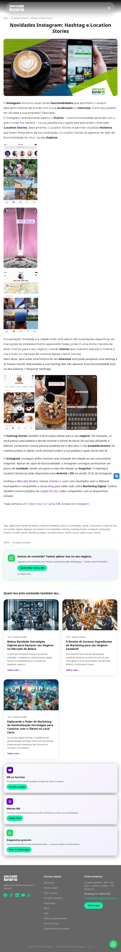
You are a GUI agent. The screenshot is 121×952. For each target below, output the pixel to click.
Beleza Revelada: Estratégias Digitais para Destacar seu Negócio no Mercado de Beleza (30, 645)
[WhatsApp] (29, 895)
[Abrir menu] (109, 8)
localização (104, 529)
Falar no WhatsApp (19, 849)
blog (51, 486)
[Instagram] (11, 895)
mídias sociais (72, 532)
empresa (28, 529)
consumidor (95, 525)
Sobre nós (49, 882)
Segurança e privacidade (56, 928)
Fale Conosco (51, 893)
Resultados (49, 903)
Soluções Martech (53, 898)
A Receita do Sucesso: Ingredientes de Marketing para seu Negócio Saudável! (89, 645)
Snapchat (18, 122)
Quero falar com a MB (32, 568)
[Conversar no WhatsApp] (113, 944)
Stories (97, 532)
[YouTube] (23, 895)
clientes (16, 349)
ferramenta (39, 529)
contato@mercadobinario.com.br (100, 898)
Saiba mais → (14, 670)
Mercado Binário (27, 481)
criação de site (49, 491)
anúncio (65, 525)
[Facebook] (5, 895)
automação (75, 525)
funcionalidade (53, 529)
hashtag (66, 529)
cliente (85, 525)
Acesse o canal (17, 787)
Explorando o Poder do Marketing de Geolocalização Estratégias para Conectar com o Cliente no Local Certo (30, 727)
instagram (93, 529)
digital (19, 529)
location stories (20, 532)
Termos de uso (51, 923)
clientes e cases (59, 481)
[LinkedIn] (17, 895)
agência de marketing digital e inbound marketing (34, 525)
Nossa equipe (51, 888)
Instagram (82, 504)
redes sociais (86, 532)
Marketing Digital (37, 532)
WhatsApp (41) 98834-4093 (97, 893)
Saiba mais (15, 818)
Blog (6, 18)
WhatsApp (93, 905)
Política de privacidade (55, 918)
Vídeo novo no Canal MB (44, 504)
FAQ (46, 913)
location (7, 532)
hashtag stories (79, 529)
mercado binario (55, 532)
